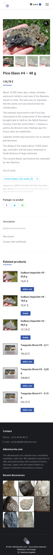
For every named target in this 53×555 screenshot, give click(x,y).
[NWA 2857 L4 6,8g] (26, 520)
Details (25, 313)
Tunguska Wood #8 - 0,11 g (35, 347)
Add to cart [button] (27, 289)
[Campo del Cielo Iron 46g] (42, 488)
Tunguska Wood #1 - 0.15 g (35, 395)
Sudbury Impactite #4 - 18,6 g (33, 298)
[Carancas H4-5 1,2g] (26, 504)
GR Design (31, 549)
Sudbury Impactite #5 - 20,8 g (33, 274)
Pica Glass (42, 185)
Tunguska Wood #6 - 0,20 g (35, 371)
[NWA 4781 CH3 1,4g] (42, 504)
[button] (46, 23)
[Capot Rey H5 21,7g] (11, 504)
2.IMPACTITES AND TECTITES (25, 185)
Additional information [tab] (14, 228)
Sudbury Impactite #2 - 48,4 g (33, 323)
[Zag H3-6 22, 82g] (11, 488)
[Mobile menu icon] (47, 4)
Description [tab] (9, 221)
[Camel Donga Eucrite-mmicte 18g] (26, 488)
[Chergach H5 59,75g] (11, 520)
